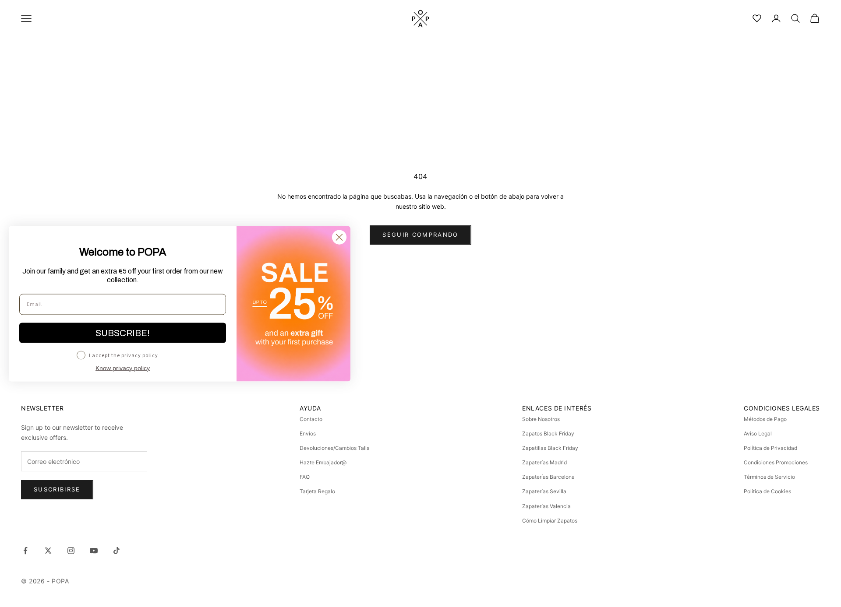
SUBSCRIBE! (122, 332)
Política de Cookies (767, 491)
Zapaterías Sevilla (544, 491)
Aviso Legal (758, 433)
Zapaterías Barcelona (548, 477)
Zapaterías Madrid (544, 462)
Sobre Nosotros (541, 419)
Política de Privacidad (770, 448)
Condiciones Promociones (776, 462)
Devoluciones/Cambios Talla (335, 448)
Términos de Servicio (769, 477)
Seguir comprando (420, 234)
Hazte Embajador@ (323, 462)
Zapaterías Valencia (546, 506)
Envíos (308, 433)
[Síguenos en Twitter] (48, 550)
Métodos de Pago (765, 419)
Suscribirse (57, 489)
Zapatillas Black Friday (550, 448)
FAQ (305, 477)
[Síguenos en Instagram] (71, 550)
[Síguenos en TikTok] (116, 550)
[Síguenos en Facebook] (25, 550)
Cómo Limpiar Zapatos (549, 520)
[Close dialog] (339, 237)
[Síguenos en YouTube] (93, 550)
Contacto (311, 419)
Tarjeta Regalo (317, 491)
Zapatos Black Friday (548, 433)
